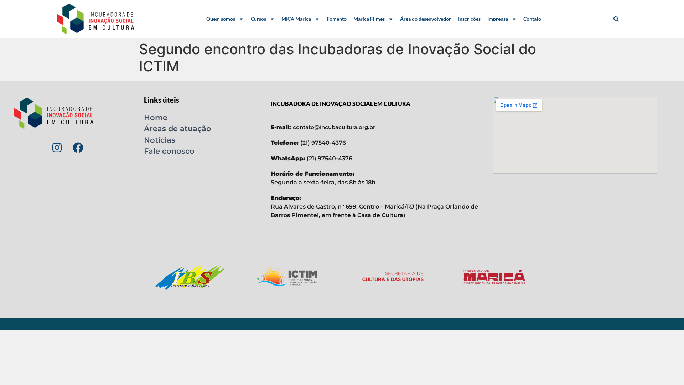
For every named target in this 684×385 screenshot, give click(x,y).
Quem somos (220, 19)
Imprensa (497, 19)
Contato (532, 19)
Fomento (337, 19)
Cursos (258, 19)
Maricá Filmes (369, 19)
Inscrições (469, 19)
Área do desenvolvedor (425, 19)
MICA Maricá (296, 19)
